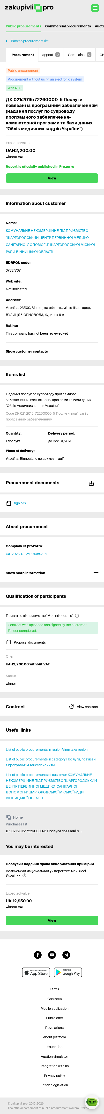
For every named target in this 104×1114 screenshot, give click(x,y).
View (52, 178)
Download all (92, 482)
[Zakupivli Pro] (29, 8)
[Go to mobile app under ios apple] (36, 972)
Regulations (54, 1027)
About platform (54, 1037)
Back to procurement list (30, 41)
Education (54, 1047)
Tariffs (54, 989)
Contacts (54, 999)
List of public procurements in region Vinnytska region (47, 749)
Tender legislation (54, 1085)
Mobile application (54, 1008)
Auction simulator (54, 1056)
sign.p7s (20, 503)
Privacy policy (54, 1076)
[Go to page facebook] (38, 954)
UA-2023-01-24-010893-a (26, 554)
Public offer (54, 1018)
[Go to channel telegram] (66, 954)
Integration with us (54, 1066)
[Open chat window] (92, 1102)
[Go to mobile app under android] (68, 972)
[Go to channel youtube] (52, 954)
